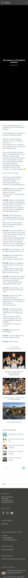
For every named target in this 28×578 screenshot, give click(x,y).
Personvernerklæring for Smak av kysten (13, 559)
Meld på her (4, 524)
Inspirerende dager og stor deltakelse (16, 446)
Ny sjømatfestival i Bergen (15, 434)
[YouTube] (11, 513)
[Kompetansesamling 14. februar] (5, 459)
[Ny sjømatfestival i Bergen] (5, 434)
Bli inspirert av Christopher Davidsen (16, 452)
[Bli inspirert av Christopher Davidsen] (5, 452)
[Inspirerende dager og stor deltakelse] (5, 446)
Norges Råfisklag (8, 537)
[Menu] (26, 2)
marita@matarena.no (7, 502)
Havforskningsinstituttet (10, 540)
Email (9, 484)
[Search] (23, 468)
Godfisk (5, 535)
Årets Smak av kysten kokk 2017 (16, 440)
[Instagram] (7, 513)
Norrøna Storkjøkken (7, 549)
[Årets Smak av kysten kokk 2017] (5, 440)
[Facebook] (3, 513)
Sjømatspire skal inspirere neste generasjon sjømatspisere (16, 571)
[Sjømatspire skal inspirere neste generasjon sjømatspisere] (3, 572)
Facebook (15, 484)
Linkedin (23, 484)
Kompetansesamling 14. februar (15, 458)
